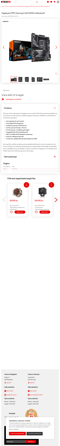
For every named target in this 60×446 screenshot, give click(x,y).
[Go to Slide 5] (40, 79)
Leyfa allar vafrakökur (17, 433)
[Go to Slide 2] (20, 79)
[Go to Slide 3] (27, 79)
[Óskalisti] (51, 2)
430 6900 (33, 391)
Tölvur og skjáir (9, 6)
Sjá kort (9, 383)
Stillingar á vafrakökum (34, 433)
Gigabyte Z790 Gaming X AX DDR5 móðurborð (37, 6)
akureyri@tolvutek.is (36, 395)
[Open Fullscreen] (56, 73)
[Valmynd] (57, 2)
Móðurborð (21, 6)
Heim (3, 6)
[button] (30, 47)
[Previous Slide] (3, 47)
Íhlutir (15, 6)
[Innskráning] (48, 2)
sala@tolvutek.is (12, 395)
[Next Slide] (56, 47)
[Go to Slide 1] (14, 79)
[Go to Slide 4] (33, 79)
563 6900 (10, 391)
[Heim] (6, 2)
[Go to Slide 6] (46, 79)
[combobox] (26, 2)
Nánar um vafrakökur (13, 429)
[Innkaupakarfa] (55, 2)
